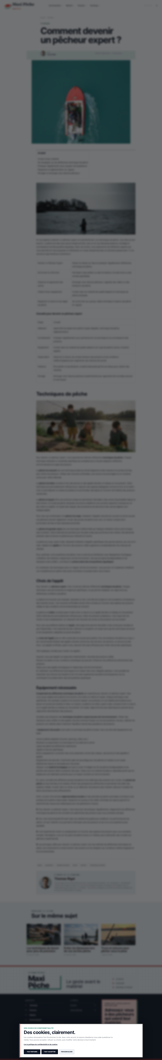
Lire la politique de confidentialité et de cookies (40, 1044)
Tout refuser (32, 1052)
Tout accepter (49, 1052)
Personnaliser (66, 1052)
